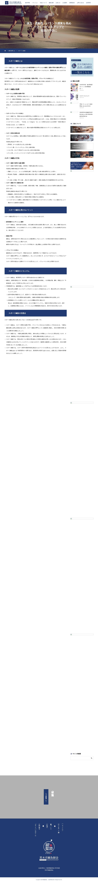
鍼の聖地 (27, 2)
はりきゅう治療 (58, 827)
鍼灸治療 (51, 2)
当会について (43, 2)
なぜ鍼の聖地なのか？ (46, 797)
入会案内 (64, 2)
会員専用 (88, 2)
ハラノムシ (35, 2)
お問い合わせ (80, 2)
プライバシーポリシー (35, 829)
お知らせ (58, 2)
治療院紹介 (72, 2)
